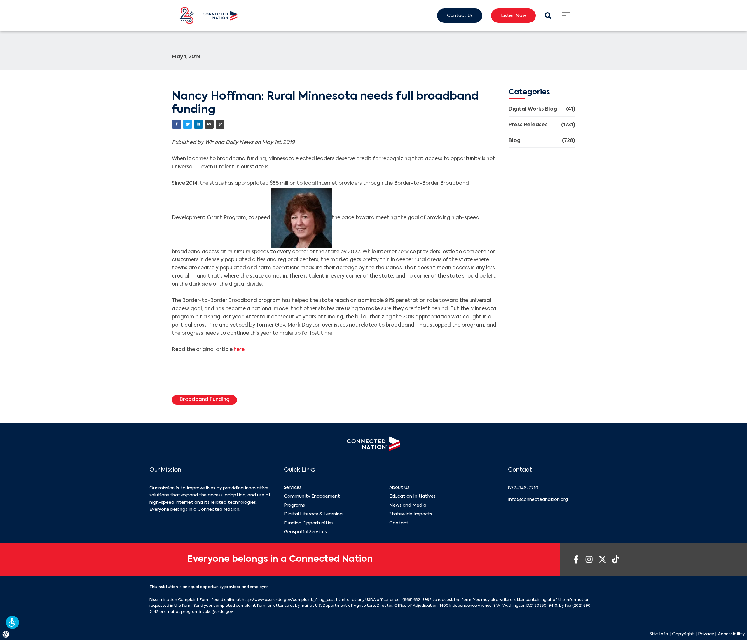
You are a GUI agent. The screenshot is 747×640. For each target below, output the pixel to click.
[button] (12, 622)
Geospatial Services (305, 532)
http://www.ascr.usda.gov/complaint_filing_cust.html (293, 600)
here (239, 349)
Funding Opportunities (309, 523)
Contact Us (460, 15)
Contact (399, 523)
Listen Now (513, 15)
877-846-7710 (523, 488)
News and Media (407, 505)
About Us (399, 487)
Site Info (659, 634)
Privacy (706, 634)
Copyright (683, 634)
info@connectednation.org (538, 499)
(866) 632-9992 (417, 600)
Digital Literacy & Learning (313, 514)
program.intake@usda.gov (207, 612)
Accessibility (731, 634)
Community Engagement (312, 496)
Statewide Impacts (410, 514)
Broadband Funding (204, 399)
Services (292, 487)
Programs (294, 505)
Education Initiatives (412, 496)
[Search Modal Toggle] (548, 15)
